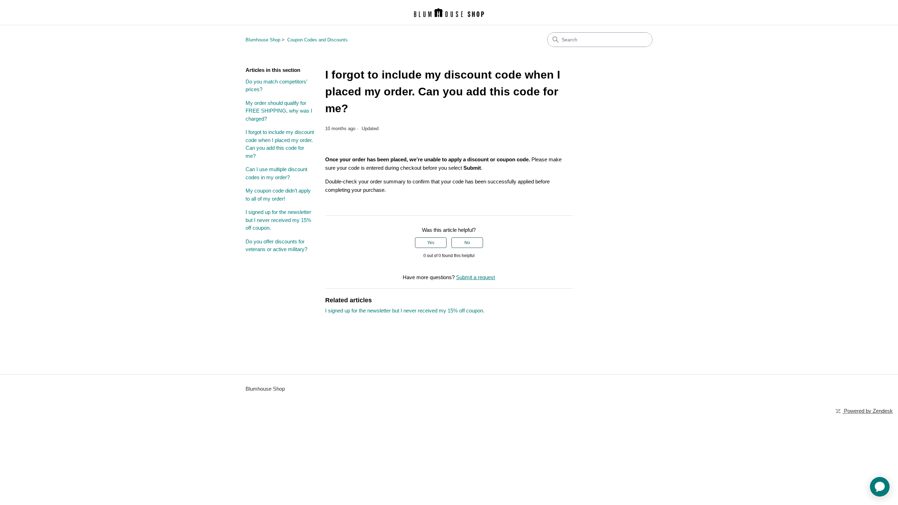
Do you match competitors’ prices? (276, 86)
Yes (430, 242)
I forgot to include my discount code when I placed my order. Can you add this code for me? (280, 144)
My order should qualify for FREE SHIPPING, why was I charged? (279, 111)
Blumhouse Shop (263, 39)
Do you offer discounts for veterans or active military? (276, 245)
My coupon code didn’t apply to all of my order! (278, 195)
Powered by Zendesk (868, 411)
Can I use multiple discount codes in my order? (276, 173)
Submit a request (475, 277)
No (467, 242)
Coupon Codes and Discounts (317, 39)
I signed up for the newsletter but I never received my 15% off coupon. (278, 220)
